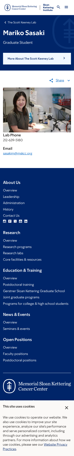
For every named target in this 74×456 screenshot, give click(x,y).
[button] (37, 58)
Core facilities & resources (22, 259)
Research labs (13, 253)
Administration (14, 203)
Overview (10, 190)
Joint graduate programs (21, 297)
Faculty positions (15, 354)
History (8, 209)
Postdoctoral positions (19, 360)
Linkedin (25, 221)
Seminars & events (16, 329)
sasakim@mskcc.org (17, 153)
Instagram (4, 221)
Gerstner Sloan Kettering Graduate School (34, 291)
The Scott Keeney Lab (22, 22)
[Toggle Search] (58, 7)
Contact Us (11, 215)
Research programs (17, 247)
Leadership (11, 197)
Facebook (9, 221)
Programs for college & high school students (35, 304)
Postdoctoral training (18, 284)
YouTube (20, 221)
